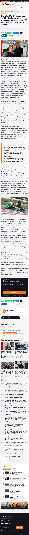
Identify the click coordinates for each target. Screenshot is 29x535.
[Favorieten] (19, 8)
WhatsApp (8, 32)
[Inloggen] (22, 8)
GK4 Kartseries (15, 11)
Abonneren (23, 503)
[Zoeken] (26, 8)
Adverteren (10, 530)
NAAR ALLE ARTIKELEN (14, 5)
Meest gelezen (7, 468)
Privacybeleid (4, 532)
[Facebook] (5, 520)
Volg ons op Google (14, 35)
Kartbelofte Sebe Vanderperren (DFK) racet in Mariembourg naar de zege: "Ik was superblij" (14, 149)
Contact (16, 530)
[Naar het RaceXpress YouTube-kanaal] (14, 505)
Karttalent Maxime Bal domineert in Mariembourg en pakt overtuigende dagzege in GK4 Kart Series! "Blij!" (13, 160)
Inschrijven (14, 292)
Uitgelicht (14, 468)
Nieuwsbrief (21, 530)
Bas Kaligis (6, 26)
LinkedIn (4, 35)
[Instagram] (8, 520)
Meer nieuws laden (14, 460)
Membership (4, 530)
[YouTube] (2, 520)
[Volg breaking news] (17, 8)
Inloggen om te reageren (10, 333)
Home (2, 11)
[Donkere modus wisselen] (24, 8)
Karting (7, 11)
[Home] (8, 4)
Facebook (16, 32)
